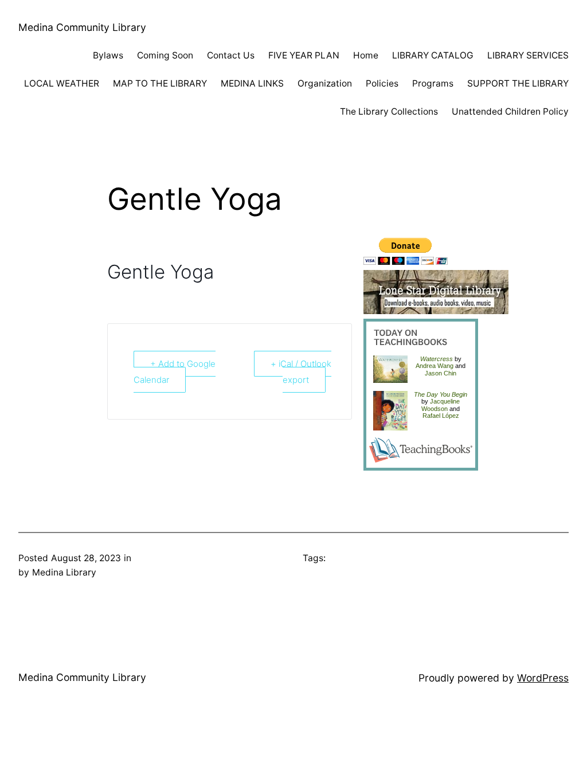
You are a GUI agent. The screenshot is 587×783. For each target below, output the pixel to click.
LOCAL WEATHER (61, 83)
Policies (382, 83)
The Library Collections (389, 111)
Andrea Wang (434, 365)
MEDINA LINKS (252, 83)
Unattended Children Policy (510, 111)
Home (365, 55)
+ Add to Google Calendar (175, 371)
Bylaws (108, 55)
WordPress (543, 678)
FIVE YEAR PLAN (303, 55)
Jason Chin (440, 373)
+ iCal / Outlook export (301, 371)
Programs (432, 83)
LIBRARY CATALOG (432, 55)
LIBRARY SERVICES (528, 55)
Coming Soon (165, 55)
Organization (325, 83)
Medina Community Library (82, 27)
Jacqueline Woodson (440, 405)
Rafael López (440, 415)
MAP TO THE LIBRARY (160, 83)
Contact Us (231, 55)
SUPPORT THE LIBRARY (518, 83)
